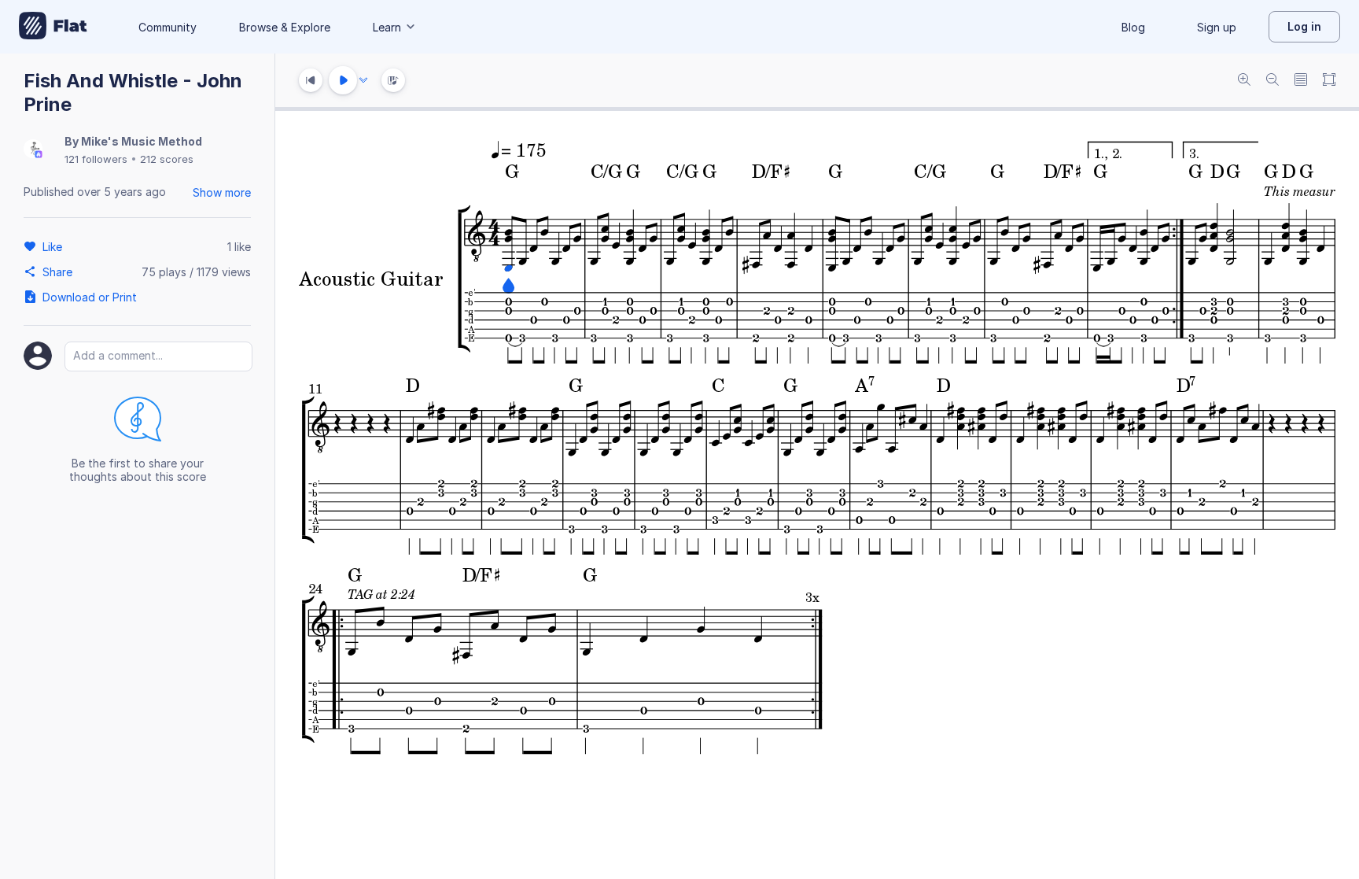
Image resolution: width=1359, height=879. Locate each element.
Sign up (1216, 27)
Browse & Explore (284, 27)
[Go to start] (310, 80)
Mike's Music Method (141, 141)
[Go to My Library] (53, 27)
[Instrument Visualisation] (393, 80)
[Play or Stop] (343, 80)
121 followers (95, 159)
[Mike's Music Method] (33, 150)
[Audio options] (363, 80)
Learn (387, 27)
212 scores (166, 159)
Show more (222, 192)
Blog (1133, 27)
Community (167, 27)
